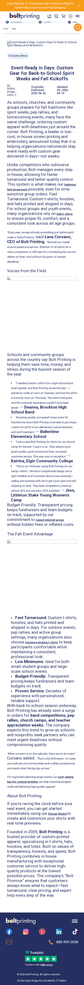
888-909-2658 (67, 942)
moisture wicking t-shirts (41, 642)
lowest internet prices (50, 520)
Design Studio (57, 813)
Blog (14, 29)
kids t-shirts (65, 214)
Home (5, 29)
